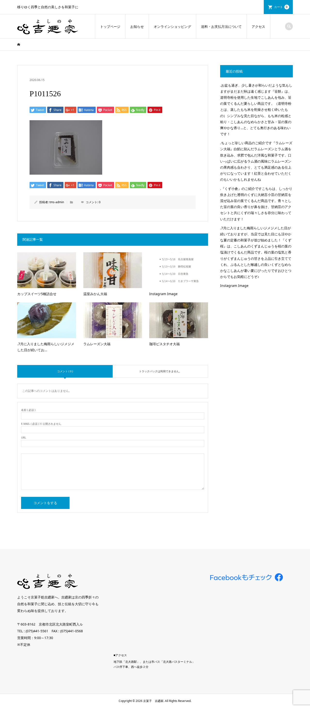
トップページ (110, 26)
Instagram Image (234, 285)
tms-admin (56, 202)
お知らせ (137, 26)
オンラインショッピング (172, 26)
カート (281, 7)
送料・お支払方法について (221, 26)
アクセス (258, 26)
